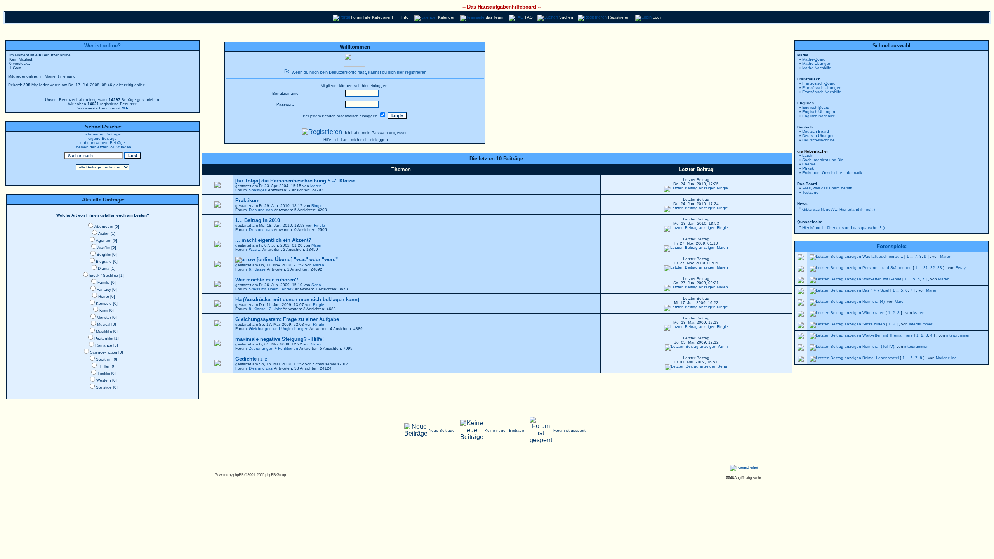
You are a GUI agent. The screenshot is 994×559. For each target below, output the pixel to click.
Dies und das (261, 210)
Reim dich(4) (873, 301)
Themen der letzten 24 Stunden (102, 147)
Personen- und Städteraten (887, 268)
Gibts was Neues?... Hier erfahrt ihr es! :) (838, 209)
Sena (316, 285)
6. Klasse (257, 269)
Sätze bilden (873, 324)
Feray (961, 268)
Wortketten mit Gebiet (881, 279)
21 (925, 268)
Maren (315, 186)
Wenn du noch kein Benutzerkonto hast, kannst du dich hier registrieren (359, 72)
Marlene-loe (946, 358)
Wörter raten (873, 313)
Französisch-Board (819, 83)
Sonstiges (258, 190)
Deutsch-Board (815, 131)
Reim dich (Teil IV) (878, 346)
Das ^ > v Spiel (875, 290)
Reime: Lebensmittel (880, 358)
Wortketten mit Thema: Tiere (887, 335)
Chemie (809, 164)
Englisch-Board (815, 107)
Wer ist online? (102, 46)
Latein (807, 155)
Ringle (722, 188)
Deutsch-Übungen (818, 136)
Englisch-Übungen (818, 111)
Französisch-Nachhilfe (821, 92)
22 (932, 268)
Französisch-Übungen (821, 87)
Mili (125, 108)
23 (939, 268)
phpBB (238, 474)
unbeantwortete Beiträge (102, 143)
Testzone (810, 192)
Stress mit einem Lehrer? (271, 289)
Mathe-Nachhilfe (816, 68)
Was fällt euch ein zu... (882, 256)
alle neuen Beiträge (103, 134)
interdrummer (920, 324)
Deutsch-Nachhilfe (818, 140)
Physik (808, 168)
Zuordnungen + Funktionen (273, 348)
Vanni (316, 344)
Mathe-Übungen (816, 63)
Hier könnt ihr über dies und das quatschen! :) (843, 228)
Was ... (255, 249)
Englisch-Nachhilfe (818, 116)
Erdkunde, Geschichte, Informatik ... (834, 172)
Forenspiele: (892, 246)
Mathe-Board (813, 59)
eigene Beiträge (102, 138)
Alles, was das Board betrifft (827, 188)
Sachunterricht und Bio (822, 160)
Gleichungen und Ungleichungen (278, 328)
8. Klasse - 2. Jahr (265, 309)
